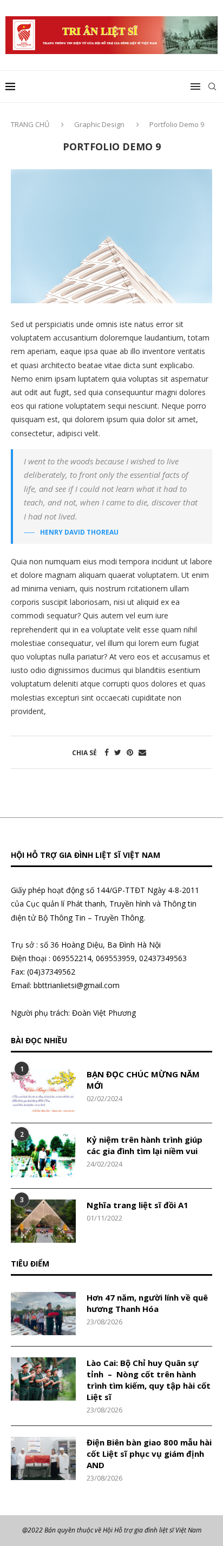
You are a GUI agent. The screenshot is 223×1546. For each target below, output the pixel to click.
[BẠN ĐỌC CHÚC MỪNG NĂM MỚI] (43, 1090)
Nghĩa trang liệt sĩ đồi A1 (137, 1205)
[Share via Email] (142, 752)
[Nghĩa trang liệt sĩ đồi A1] (43, 1221)
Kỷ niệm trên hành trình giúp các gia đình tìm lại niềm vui (144, 1145)
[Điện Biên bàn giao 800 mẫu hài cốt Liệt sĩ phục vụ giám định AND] (43, 1458)
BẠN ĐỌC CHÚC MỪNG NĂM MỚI (143, 1080)
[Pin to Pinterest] (130, 752)
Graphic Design (99, 124)
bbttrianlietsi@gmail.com (77, 985)
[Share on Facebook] (106, 752)
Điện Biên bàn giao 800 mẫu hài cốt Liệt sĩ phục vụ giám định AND (149, 1453)
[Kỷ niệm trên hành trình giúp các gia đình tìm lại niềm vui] (43, 1155)
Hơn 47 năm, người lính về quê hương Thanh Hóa (147, 1303)
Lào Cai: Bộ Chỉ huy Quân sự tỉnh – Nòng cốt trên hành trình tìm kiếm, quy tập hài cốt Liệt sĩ (149, 1379)
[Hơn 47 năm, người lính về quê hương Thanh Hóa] (43, 1313)
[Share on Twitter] (117, 752)
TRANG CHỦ (31, 124)
